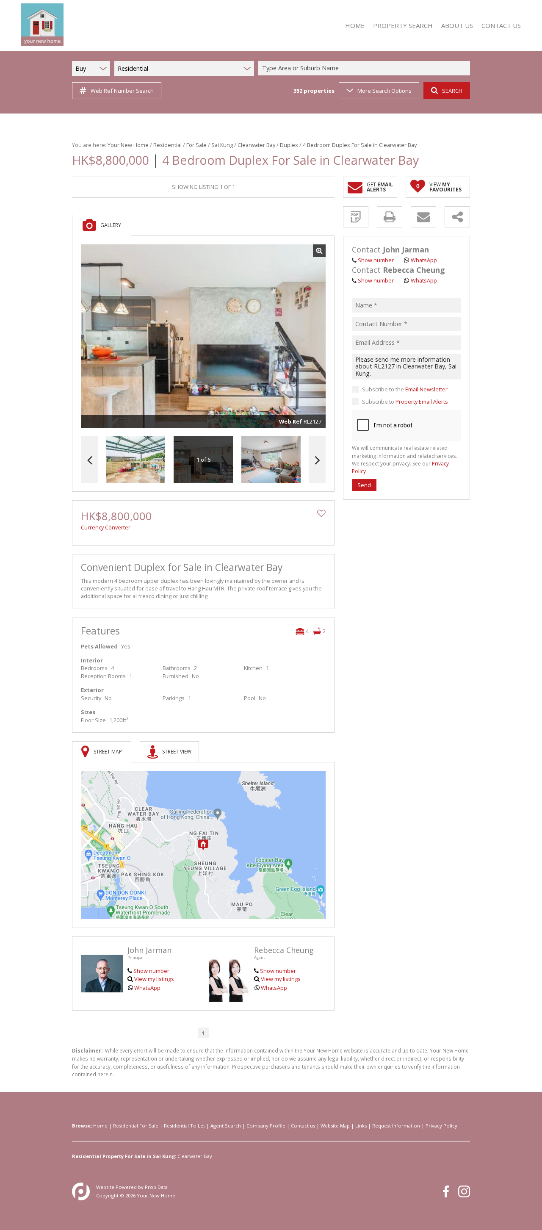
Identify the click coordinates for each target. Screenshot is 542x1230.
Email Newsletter (426, 389)
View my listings (154, 979)
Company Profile (265, 1125)
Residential (167, 145)
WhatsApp (147, 988)
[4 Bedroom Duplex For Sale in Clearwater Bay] (203, 336)
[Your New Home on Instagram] (464, 1191)
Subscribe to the (405, 389)
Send (364, 485)
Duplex (289, 145)
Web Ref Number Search (122, 90)
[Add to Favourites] (321, 513)
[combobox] (365, 68)
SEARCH (452, 90)
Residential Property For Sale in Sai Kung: (124, 1156)
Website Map (335, 1125)
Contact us (303, 1125)
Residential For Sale (135, 1125)
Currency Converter (105, 527)
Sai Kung (222, 145)
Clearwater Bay (256, 145)
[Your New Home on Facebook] (446, 1191)
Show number (151, 971)
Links (361, 1125)
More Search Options (384, 90)
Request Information (396, 1125)
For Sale (196, 145)
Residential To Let (184, 1125)
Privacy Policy (441, 1125)
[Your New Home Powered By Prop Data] (81, 1191)
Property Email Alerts (421, 401)
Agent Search (225, 1125)
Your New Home (128, 145)
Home (100, 1125)
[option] (271, 459)
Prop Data (156, 1187)
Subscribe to (405, 401)
